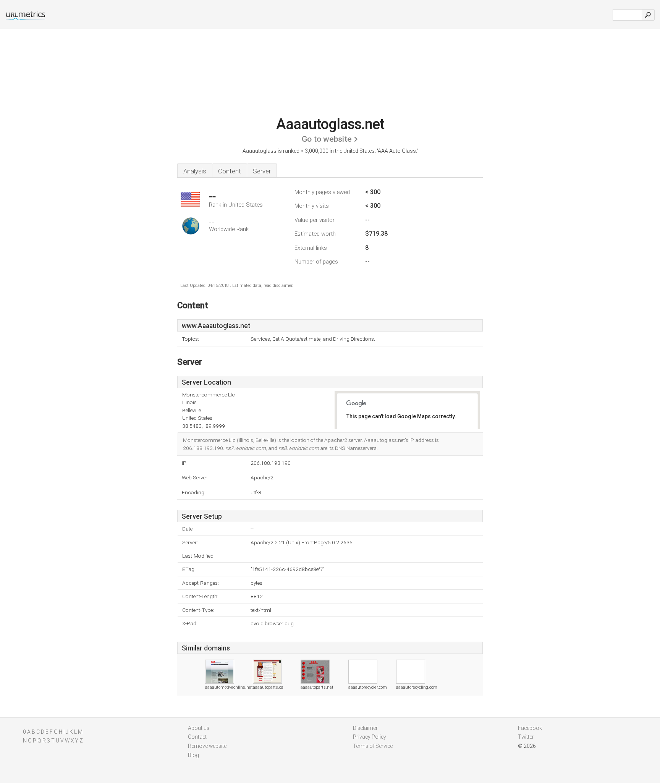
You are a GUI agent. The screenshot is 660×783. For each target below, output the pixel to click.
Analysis (194, 171)
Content (229, 171)
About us (198, 728)
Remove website (207, 746)
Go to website (327, 139)
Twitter (526, 737)
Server (262, 171)
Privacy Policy (369, 737)
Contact (197, 737)
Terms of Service (373, 746)
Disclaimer (365, 728)
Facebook (530, 728)
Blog (193, 755)
